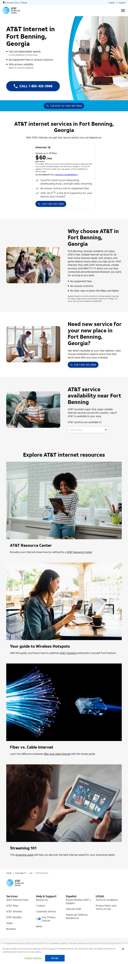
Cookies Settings (32, 958)
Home (9, 873)
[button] (106, 430)
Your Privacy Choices (48, 919)
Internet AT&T (73, 908)
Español (122, 2)
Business (11, 928)
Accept (54, 958)
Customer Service (46, 911)
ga (31, 873)
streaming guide (24, 854)
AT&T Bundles (14, 917)
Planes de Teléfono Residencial (77, 916)
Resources (42, 899)
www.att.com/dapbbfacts (66, 174)
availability (20, 873)
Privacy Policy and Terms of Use (106, 907)
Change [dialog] (24, 2)
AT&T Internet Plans (17, 899)
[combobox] (85, 430)
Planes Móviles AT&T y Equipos (78, 901)
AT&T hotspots (68, 653)
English (112, 2)
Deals (9, 923)
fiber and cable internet (57, 753)
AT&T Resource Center (79, 552)
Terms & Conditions (107, 899)
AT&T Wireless (14, 911)
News (39, 926)
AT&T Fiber (12, 905)
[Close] (123, 949)
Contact (40, 905)
